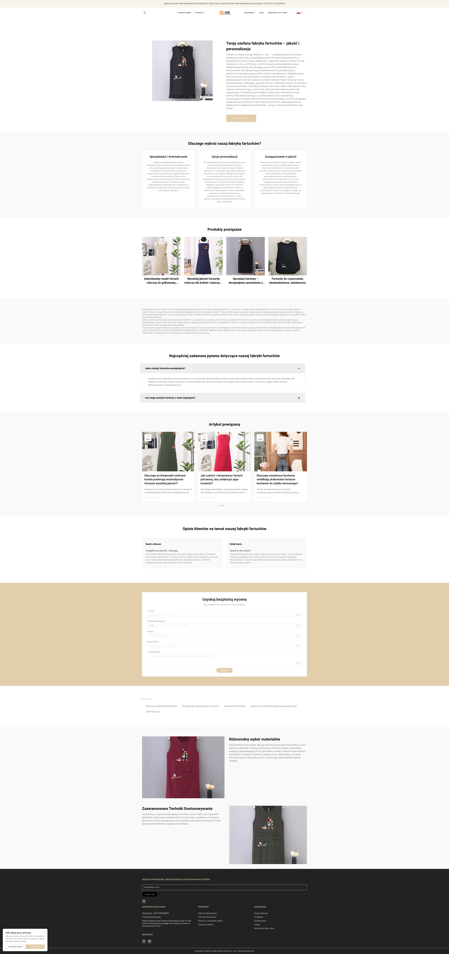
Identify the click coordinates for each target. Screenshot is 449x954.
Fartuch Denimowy (207, 917)
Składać (224, 670)
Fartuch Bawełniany (207, 913)
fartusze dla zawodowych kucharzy (200, 706)
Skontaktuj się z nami (264, 928)
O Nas (257, 924)
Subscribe (150, 894)
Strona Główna (261, 913)
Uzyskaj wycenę (241, 118)
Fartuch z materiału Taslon (210, 921)
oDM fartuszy (153, 711)
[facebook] (144, 901)
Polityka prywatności (245, 951)
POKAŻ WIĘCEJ (151, 498)
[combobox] (152, 625)
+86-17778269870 (161, 913)
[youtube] (149, 941)
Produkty (258, 917)
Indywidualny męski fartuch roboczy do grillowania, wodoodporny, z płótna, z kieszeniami (161, 281)
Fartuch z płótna (206, 924)
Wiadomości (260, 921)
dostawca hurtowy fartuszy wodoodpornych (274, 706)
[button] (145, 13)
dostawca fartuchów (235, 706)
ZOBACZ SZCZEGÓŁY (161, 256)
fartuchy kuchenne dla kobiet (161, 706)
